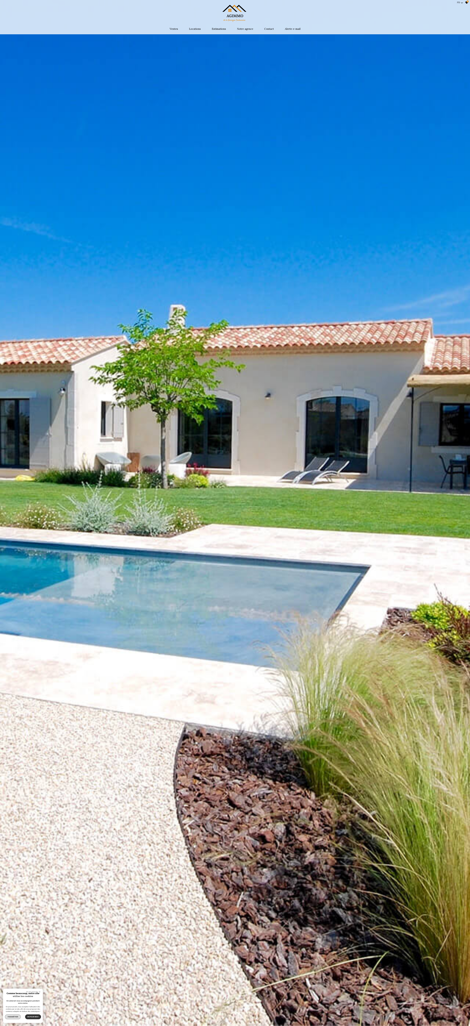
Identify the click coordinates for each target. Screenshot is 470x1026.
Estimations (219, 29)
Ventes (174, 29)
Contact (269, 29)
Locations (195, 29)
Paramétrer (13, 1017)
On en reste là (32, 992)
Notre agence (245, 29)
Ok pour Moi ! (33, 1017)
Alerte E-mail (292, 29)
